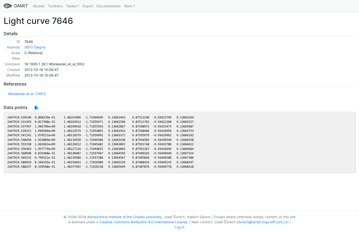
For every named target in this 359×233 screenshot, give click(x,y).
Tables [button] (71, 6)
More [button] (128, 6)
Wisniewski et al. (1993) (27, 94)
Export (88, 6)
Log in (179, 227)
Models (38, 6)
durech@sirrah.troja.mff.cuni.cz (262, 222)
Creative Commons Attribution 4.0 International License (143, 222)
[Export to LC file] (36, 108)
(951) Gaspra (34, 47)
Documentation (108, 6)
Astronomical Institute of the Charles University (124, 217)
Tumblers (55, 6)
